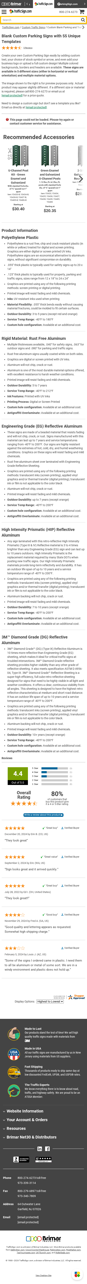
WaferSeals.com (62, 1253)
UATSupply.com (43, 1253)
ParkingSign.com (57, 1250)
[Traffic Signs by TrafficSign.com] (20, 12)
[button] (77, 1274)
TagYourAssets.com (26, 1253)
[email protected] (12, 95)
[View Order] (36, 15)
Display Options (24, 1001)
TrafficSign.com (10, 27)
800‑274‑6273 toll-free (32, 1177)
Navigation (4, 12)
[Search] (83, 20)
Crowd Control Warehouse (37, 1250)
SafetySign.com (18, 1250)
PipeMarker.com (73, 1250)
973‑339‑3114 (27, 1183)
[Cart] (83, 12)
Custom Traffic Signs (33, 27)
